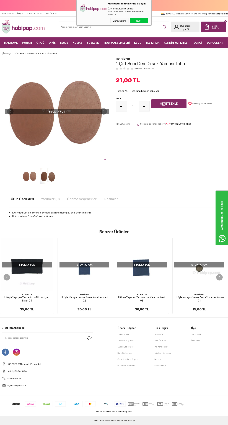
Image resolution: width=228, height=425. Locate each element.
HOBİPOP (33, 294)
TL (215, 27)
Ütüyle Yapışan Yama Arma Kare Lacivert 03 (90, 299)
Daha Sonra (119, 20)
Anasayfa (158, 334)
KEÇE (137, 42)
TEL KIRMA (152, 42)
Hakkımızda (123, 334)
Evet (138, 20)
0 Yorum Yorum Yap (144, 68)
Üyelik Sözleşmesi (126, 347)
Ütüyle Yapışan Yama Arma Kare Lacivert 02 (33, 299)
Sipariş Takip (160, 365)
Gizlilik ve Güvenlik (126, 365)
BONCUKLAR (214, 42)
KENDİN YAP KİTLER (176, 42)
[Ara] (164, 27)
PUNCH (27, 42)
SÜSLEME (93, 42)
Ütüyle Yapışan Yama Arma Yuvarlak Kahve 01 (147, 299)
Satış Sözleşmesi (125, 353)
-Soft (96, 420)
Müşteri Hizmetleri (34, 14)
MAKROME (11, 42)
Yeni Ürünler (51, 14)
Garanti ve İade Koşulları (128, 359)
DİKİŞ (52, 42)
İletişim (20, 14)
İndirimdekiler (8, 14)
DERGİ (198, 42)
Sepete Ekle (169, 103)
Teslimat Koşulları (126, 340)
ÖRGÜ (40, 42)
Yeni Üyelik (196, 334)
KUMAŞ (77, 42)
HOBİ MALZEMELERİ (117, 42)
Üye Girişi (185, 26)
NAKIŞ (64, 42)
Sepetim (158, 359)
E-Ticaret (104, 420)
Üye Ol (185, 29)
